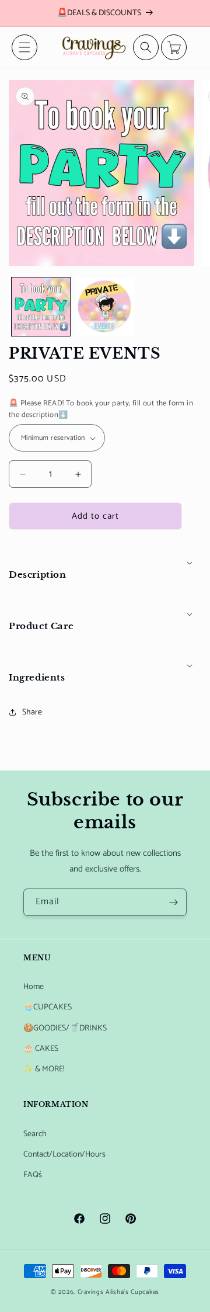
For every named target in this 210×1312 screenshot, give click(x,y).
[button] (24, 47)
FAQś (32, 1175)
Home (33, 987)
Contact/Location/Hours (64, 1154)
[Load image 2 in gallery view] (105, 306)
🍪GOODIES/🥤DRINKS (65, 1028)
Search (35, 1134)
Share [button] (32, 712)
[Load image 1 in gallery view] (41, 306)
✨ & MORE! (43, 1069)
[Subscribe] (173, 902)
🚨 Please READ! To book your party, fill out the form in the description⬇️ (101, 409)
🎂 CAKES (40, 1049)
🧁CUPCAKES (47, 1007)
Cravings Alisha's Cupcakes (118, 1292)
